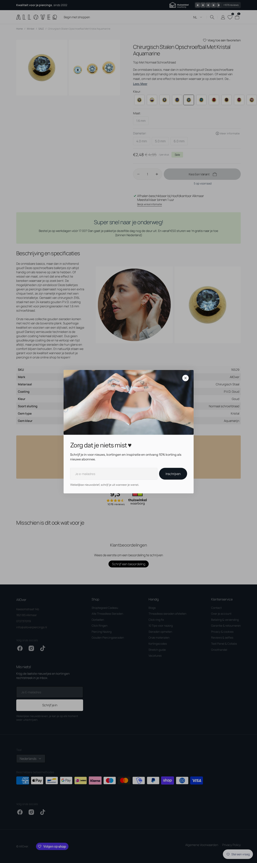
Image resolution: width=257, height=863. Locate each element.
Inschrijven (173, 473)
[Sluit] (185, 378)
